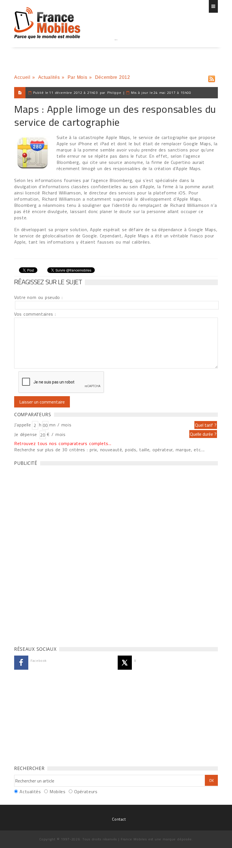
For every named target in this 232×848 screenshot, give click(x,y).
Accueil (22, 77)
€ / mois (56, 434)
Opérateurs (85, 791)
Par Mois (77, 77)
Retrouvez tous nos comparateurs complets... (62, 443)
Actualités (49, 77)
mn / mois (60, 425)
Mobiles (57, 791)
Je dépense (26, 434)
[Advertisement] (116, 51)
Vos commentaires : (35, 314)
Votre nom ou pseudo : (38, 297)
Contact (119, 819)
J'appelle (22, 425)
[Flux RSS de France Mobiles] (211, 77)
